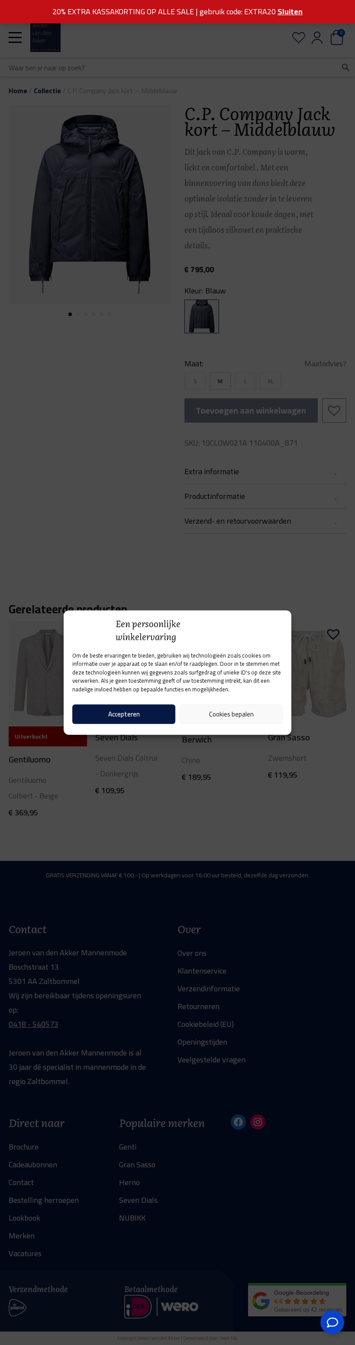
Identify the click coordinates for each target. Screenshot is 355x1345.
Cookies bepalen (231, 714)
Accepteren (124, 714)
